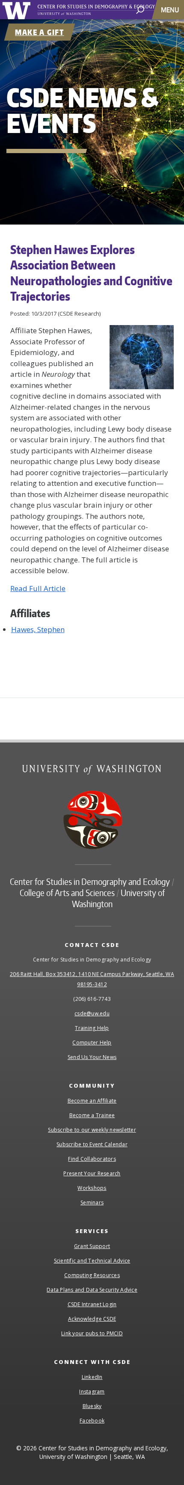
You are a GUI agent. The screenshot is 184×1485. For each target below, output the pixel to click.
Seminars (92, 1202)
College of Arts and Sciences (67, 892)
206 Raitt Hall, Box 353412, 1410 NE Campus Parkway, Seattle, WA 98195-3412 (92, 979)
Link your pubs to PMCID (92, 1333)
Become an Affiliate (92, 1100)
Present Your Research (91, 1173)
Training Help (92, 1028)
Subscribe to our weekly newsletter (92, 1129)
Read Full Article (37, 588)
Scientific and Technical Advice (92, 1260)
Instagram (91, 1391)
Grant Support (92, 1246)
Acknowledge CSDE (92, 1318)
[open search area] (140, 9)
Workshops (91, 1188)
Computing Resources (92, 1275)
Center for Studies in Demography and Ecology (106, 10)
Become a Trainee (92, 1115)
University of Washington (17, 9)
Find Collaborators (92, 1159)
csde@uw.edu (92, 1013)
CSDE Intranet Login (92, 1304)
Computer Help (91, 1042)
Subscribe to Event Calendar (92, 1144)
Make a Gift (39, 32)
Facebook (92, 1420)
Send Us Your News (92, 1057)
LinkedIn (92, 1377)
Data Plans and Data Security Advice (92, 1289)
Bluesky (92, 1406)
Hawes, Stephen (38, 629)
